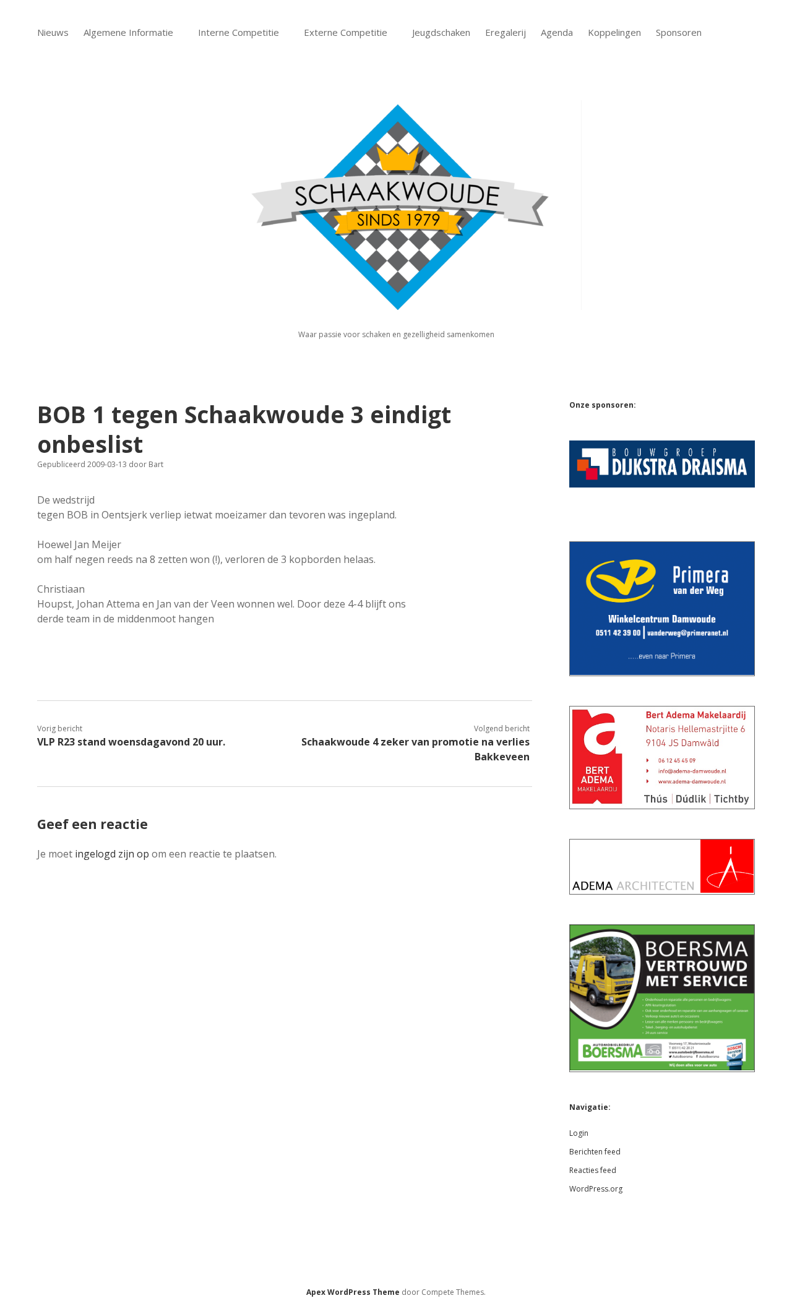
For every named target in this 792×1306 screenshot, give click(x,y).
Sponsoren (679, 32)
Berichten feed (595, 1151)
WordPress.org (595, 1189)
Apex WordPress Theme (353, 1292)
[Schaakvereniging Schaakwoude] (396, 302)
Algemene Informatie (128, 32)
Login (578, 1133)
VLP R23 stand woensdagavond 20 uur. (131, 742)
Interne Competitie (238, 32)
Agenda (557, 32)
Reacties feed (592, 1170)
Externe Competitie (345, 32)
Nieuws (53, 32)
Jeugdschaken (441, 32)
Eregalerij (505, 32)
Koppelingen (614, 32)
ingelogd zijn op (112, 854)
